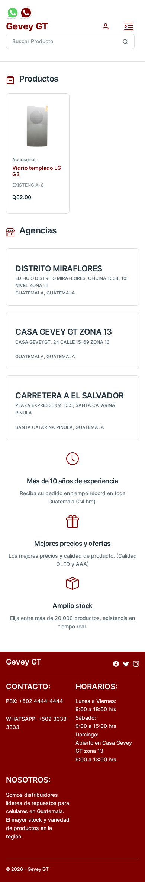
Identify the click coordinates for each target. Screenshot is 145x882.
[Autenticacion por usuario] (105, 26)
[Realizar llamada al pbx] (26, 12)
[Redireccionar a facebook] (116, 663)
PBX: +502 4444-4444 (34, 701)
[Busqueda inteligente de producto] (125, 41)
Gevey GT (27, 26)
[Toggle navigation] (129, 26)
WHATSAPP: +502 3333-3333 (37, 723)
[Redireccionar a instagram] (136, 663)
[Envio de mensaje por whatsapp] (12, 12)
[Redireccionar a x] (126, 663)
